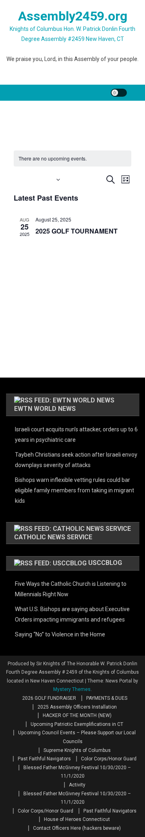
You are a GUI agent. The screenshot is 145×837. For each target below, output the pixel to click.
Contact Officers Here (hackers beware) (77, 828)
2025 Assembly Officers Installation (77, 707)
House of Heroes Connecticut (77, 819)
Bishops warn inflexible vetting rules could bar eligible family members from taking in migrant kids (74, 490)
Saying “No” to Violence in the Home (60, 634)
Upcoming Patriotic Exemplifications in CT (77, 724)
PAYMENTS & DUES (106, 698)
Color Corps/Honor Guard (109, 759)
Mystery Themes (72, 689)
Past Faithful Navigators (44, 759)
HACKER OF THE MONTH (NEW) (77, 715)
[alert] (72, 158)
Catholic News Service (53, 537)
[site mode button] (119, 93)
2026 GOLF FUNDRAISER (49, 698)
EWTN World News (45, 408)
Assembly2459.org (72, 16)
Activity (77, 785)
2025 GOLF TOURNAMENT (76, 231)
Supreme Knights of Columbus (77, 750)
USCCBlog (105, 563)
